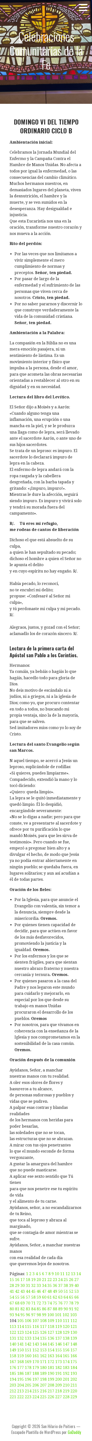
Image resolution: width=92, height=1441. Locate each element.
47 (44, 1291)
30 (22, 1285)
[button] (85, 7)
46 (39, 1291)
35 (49, 1285)
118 (51, 1326)
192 (66, 1373)
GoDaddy (74, 1432)
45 (33, 1291)
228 (66, 1397)
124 (28, 1332)
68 (17, 1303)
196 (28, 1379)
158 (13, 1356)
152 (35, 1350)
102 (66, 1315)
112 (73, 1320)
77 (66, 1303)
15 (12, 1279)
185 (13, 1373)
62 (55, 1297)
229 (73, 1397)
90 (66, 1309)
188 (35, 1373)
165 (66, 1356)
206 (35, 1385)
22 (49, 1279)
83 (28, 1309)
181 (51, 1367)
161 (35, 1356)
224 (35, 1397)
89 (60, 1309)
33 (39, 1285)
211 (73, 1385)
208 (51, 1385)
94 (17, 1315)
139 (73, 1338)
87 (49, 1309)
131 (13, 1338)
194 (13, 1379)
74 (49, 1303)
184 (73, 1367)
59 (39, 1297)
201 (66, 1379)
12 (68, 1273)
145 (51, 1344)
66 (76, 1297)
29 (17, 1285)
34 (44, 1285)
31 (28, 1285)
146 (58, 1344)
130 (73, 1332)
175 (73, 1361)
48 (49, 1291)
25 (66, 1279)
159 (20, 1356)
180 (43, 1367)
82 (22, 1309)
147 (66, 1344)
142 (28, 1344)
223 (28, 1397)
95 (22, 1315)
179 (35, 1367)
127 (51, 1332)
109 (51, 1320)
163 (51, 1356)
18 (28, 1279)
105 (20, 1320)
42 (17, 1291)
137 (58, 1338)
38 (66, 1285)
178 (28, 1367)
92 (76, 1309)
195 (20, 1379)
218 (58, 1391)
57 (28, 1297)
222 (20, 1397)
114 (20, 1326)
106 (28, 1320)
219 (66, 1391)
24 (60, 1279)
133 (28, 1338)
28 (12, 1285)
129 (66, 1332)
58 (33, 1297)
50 (60, 1291)
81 (17, 1309)
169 (28, 1361)
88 (55, 1309)
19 (33, 1279)
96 (28, 1315)
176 (13, 1367)
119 (58, 1326)
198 (43, 1379)
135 (43, 1338)
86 (44, 1309)
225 (43, 1397)
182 (58, 1367)
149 (13, 1350)
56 (22, 1297)
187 (28, 1373)
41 (12, 1291)
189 (43, 1373)
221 (13, 1397)
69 (22, 1303)
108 (43, 1320)
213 (20, 1391)
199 (51, 1379)
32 (33, 1285)
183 (66, 1367)
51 (66, 1291)
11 (62, 1273)
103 (73, 1315)
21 (44, 1279)
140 (13, 1344)
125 (35, 1332)
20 (39, 1279)
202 (73, 1379)
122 (13, 1332)
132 (20, 1338)
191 (58, 1373)
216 (43, 1391)
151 (28, 1350)
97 (33, 1315)
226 (51, 1397)
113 (13, 1326)
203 (13, 1385)
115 (28, 1326)
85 (39, 1309)
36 (55, 1285)
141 (20, 1344)
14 (78, 1273)
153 (43, 1350)
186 (20, 1373)
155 (58, 1350)
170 (35, 1361)
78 (71, 1303)
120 (66, 1326)
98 (39, 1315)
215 (35, 1391)
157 (73, 1350)
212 (13, 1391)
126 (43, 1332)
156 (66, 1350)
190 (51, 1373)
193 (73, 1373)
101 (58, 1315)
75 (55, 1303)
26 (71, 1279)
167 (13, 1361)
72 (39, 1303)
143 (35, 1344)
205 (28, 1385)
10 (57, 1273)
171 (43, 1361)
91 (71, 1309)
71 (33, 1303)
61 (49, 1297)
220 (73, 1391)
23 (55, 1279)
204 (20, 1385)
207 (43, 1385)
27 (76, 1279)
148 (73, 1344)
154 (51, 1350)
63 (60, 1297)
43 (22, 1291)
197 (35, 1379)
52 (71, 1291)
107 (35, 1320)
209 (58, 1385)
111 (66, 1320)
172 (51, 1361)
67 (12, 1303)
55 (17, 1297)
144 (43, 1344)
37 (60, 1285)
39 (71, 1285)
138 (66, 1338)
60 (44, 1297)
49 (55, 1291)
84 (33, 1309)
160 (28, 1356)
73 (44, 1303)
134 (35, 1338)
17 (22, 1279)
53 (76, 1291)
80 (12, 1309)
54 (12, 1297)
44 (28, 1291)
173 (58, 1361)
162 (43, 1356)
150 (20, 1350)
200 (58, 1379)
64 (66, 1297)
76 (60, 1303)
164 (58, 1356)
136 (51, 1338)
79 (76, 1303)
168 (20, 1361)
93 (12, 1315)
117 (43, 1326)
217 (51, 1391)
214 (28, 1391)
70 (28, 1303)
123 (20, 1332)
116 (35, 1326)
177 (20, 1367)
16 (17, 1279)
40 (76, 1285)
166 (73, 1356)
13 (73, 1273)
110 (58, 1320)
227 (58, 1397)
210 (66, 1385)
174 (66, 1361)
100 (50, 1315)
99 (44, 1315)
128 (58, 1332)
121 (73, 1326)
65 (71, 1297)
